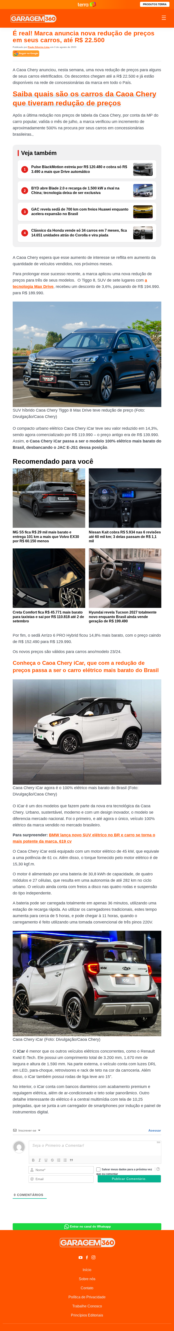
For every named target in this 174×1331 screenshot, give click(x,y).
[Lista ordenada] (59, 1160)
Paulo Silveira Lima (39, 47)
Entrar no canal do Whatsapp (90, 1226)
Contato (87, 1288)
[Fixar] (52, 1160)
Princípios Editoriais (87, 1315)
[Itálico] (39, 1160)
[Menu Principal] (164, 18)
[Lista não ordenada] (65, 1160)
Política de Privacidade (87, 1297)
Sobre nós (87, 1279)
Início (87, 1270)
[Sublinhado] (46, 1160)
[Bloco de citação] (71, 1160)
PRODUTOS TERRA (155, 4)
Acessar (154, 1130)
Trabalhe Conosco (87, 1306)
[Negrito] (33, 1160)
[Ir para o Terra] (87, 4)
